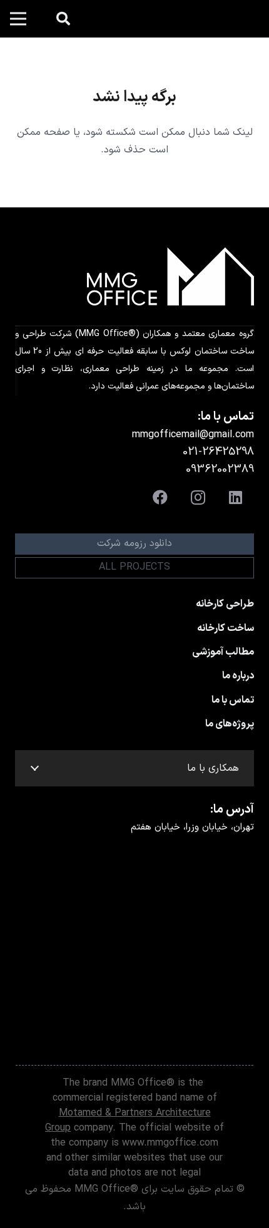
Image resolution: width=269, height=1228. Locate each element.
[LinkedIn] (235, 497)
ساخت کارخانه (225, 628)
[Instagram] (197, 497)
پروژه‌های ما (229, 723)
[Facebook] (160, 497)
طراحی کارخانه (225, 604)
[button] (63, 18)
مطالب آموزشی (223, 652)
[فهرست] (18, 18)
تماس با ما (232, 700)
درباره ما (238, 675)
